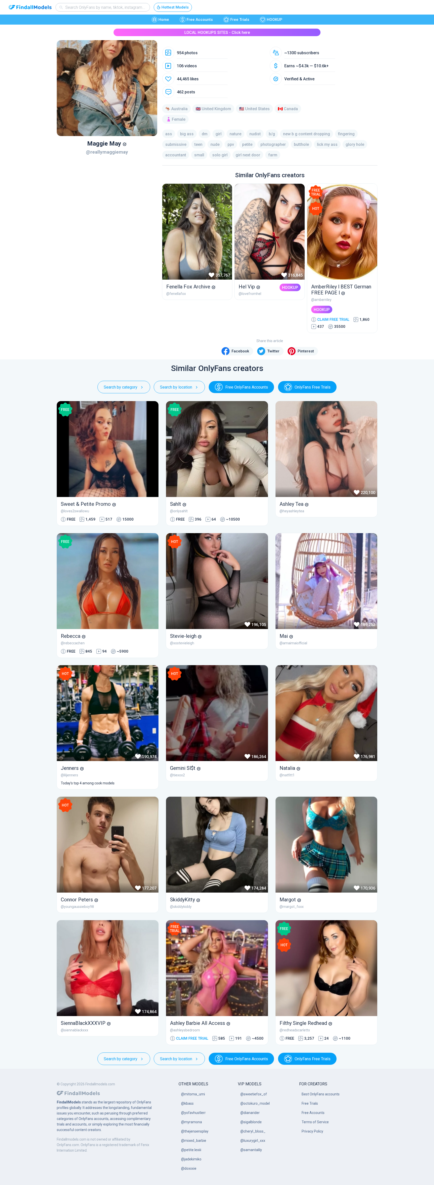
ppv (231, 144)
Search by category (120, 387)
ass (168, 134)
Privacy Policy (312, 1131)
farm (272, 155)
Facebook (240, 351)
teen (198, 144)
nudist (255, 134)
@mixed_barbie (193, 1141)
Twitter (273, 351)
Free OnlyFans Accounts (246, 387)
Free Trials (239, 19)
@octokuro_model (255, 1103)
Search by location (176, 387)
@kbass (187, 1103)
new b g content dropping (306, 134)
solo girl (220, 155)
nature (235, 134)
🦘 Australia (176, 108)
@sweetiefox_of (253, 1094)
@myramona (191, 1122)
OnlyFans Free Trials (313, 387)
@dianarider (250, 1113)
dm (204, 134)
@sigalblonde (251, 1122)
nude (215, 144)
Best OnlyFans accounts (321, 1094)
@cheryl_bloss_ (252, 1131)
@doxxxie (188, 1168)
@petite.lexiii (191, 1150)
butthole (301, 144)
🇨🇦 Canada (288, 108)
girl (218, 134)
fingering (346, 134)
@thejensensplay (194, 1131)
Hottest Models (175, 7)
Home (163, 19)
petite (247, 144)
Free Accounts (200, 19)
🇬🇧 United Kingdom (213, 108)
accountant (175, 155)
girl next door (248, 155)
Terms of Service (315, 1122)
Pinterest (306, 351)
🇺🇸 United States (254, 108)
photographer (273, 144)
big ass (187, 134)
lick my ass (327, 144)
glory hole (355, 144)
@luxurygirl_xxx (252, 1141)
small (199, 155)
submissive (175, 144)
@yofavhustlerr (193, 1113)
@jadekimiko (191, 1159)
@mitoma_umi (193, 1094)
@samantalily (251, 1150)
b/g (272, 134)
